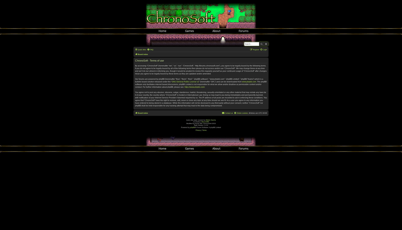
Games (189, 31)
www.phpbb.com (249, 82)
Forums (243, 31)
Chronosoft (201, 14)
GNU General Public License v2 (185, 82)
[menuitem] (150, 50)
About (216, 31)
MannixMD (205, 122)
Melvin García (211, 120)
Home (162, 31)
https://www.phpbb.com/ (195, 87)
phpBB (192, 127)
